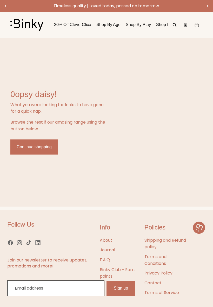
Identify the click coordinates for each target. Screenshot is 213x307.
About (106, 240)
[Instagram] (19, 243)
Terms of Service (161, 293)
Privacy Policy (158, 273)
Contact (153, 283)
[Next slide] (207, 6)
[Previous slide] (5, 6)
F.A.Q (105, 260)
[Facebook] (10, 243)
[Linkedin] (38, 243)
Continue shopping (34, 147)
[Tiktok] (28, 243)
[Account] (185, 25)
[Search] (174, 25)
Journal (107, 250)
